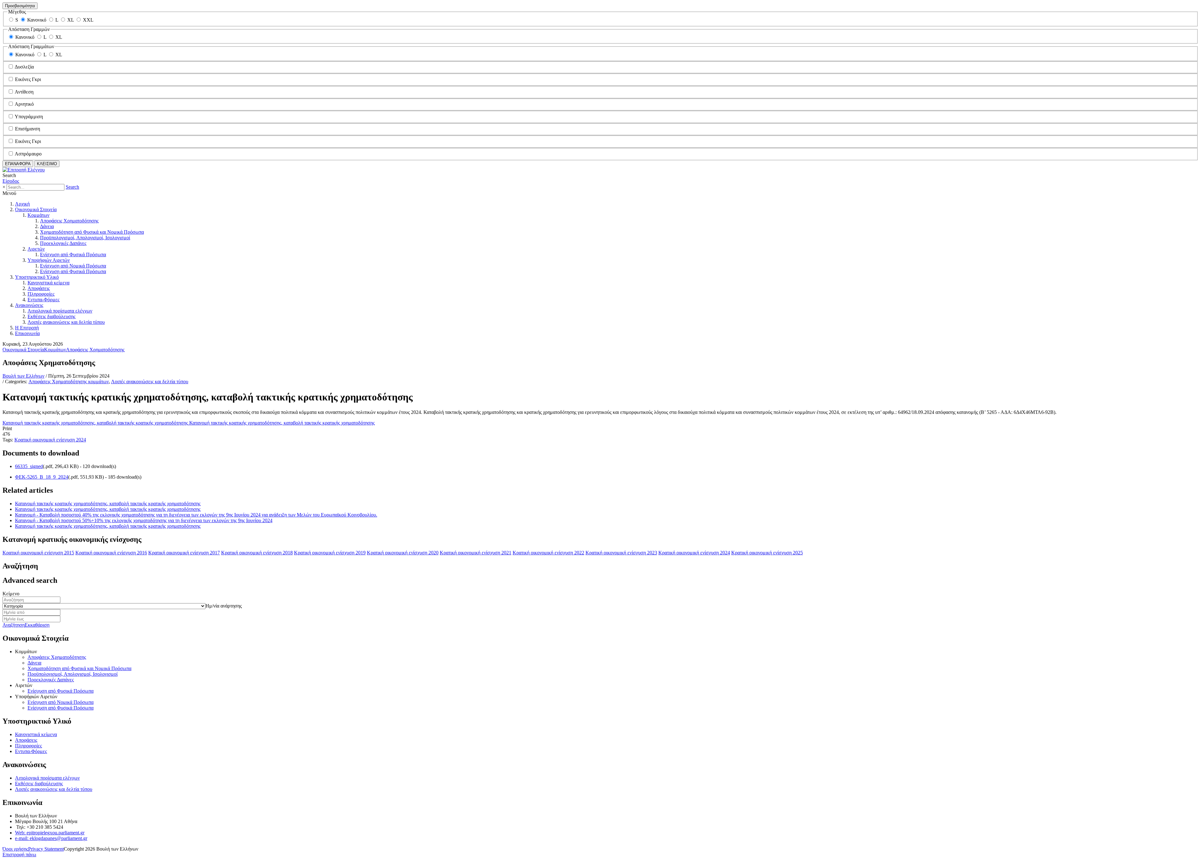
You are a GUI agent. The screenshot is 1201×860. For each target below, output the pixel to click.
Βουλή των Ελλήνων (23, 376)
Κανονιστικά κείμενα (48, 282)
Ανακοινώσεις (29, 305)
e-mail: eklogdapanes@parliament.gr (51, 838)
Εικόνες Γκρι (28, 79)
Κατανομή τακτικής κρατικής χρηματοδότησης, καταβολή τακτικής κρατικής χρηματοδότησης (107, 503)
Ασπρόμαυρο (28, 153)
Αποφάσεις (39, 288)
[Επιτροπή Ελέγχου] (24, 169)
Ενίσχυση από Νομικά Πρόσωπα (73, 265)
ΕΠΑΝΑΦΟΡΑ (18, 163)
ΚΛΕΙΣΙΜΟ (47, 163)
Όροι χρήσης (15, 849)
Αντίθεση (24, 91)
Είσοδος (11, 181)
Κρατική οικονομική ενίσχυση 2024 (50, 439)
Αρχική (22, 203)
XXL (88, 20)
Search (72, 187)
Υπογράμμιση (29, 116)
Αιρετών (36, 249)
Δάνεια (47, 226)
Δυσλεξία (24, 66)
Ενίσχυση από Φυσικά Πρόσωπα (73, 254)
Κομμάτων (38, 215)
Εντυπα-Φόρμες (43, 299)
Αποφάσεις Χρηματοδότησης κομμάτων (68, 381)
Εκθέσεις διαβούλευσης (51, 316)
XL (70, 20)
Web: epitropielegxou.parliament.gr (49, 832)
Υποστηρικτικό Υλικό (37, 277)
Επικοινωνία (27, 333)
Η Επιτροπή (27, 327)
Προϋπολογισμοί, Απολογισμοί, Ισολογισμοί (85, 237)
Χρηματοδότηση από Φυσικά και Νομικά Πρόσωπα (92, 232)
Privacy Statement (46, 849)
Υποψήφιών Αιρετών (49, 260)
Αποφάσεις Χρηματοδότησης (69, 220)
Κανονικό (36, 20)
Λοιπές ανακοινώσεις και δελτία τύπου (66, 322)
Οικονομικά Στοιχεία (36, 209)
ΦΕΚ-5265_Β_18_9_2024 (41, 477)
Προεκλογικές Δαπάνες (63, 243)
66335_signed (29, 466)
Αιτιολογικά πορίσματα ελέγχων (60, 310)
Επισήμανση (27, 128)
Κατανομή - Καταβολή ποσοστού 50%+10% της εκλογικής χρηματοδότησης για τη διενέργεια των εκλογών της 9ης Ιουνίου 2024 (143, 520)
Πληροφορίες (41, 294)
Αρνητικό (24, 104)
